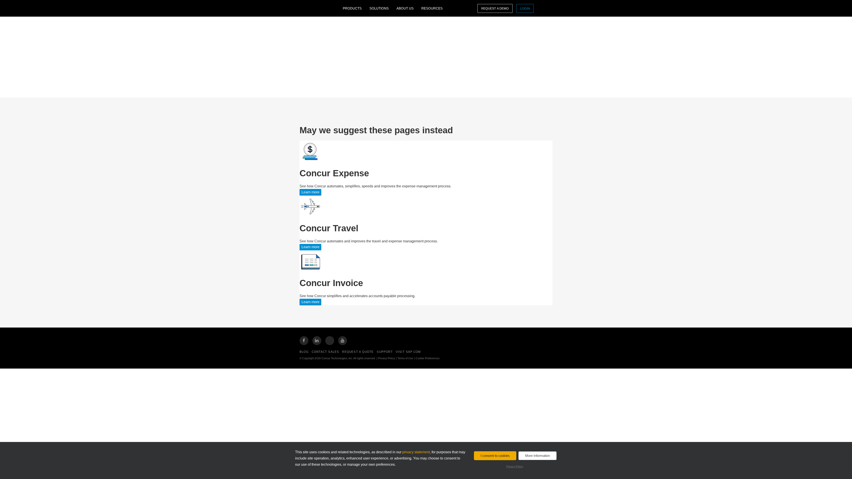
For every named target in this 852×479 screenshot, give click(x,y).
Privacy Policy (386, 358)
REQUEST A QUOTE (358, 351)
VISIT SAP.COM (408, 351)
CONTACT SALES (325, 351)
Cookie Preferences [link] (428, 358)
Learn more (311, 192)
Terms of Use (405, 358)
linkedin (316, 340)
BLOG (304, 351)
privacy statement (416, 452)
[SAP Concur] (320, 8)
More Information (537, 455)
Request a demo (495, 8)
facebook (304, 340)
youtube (342, 340)
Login (525, 8)
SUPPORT (384, 351)
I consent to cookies (495, 455)
